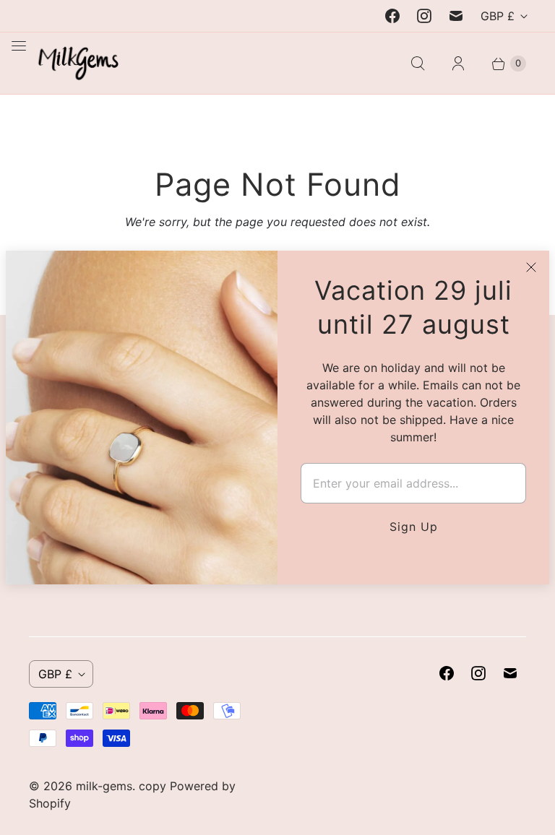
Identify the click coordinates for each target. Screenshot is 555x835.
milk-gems (104, 786)
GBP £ (498, 16)
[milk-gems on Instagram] (424, 16)
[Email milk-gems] (456, 16)
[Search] (417, 63)
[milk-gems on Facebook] (392, 16)
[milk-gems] (74, 63)
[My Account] (458, 63)
